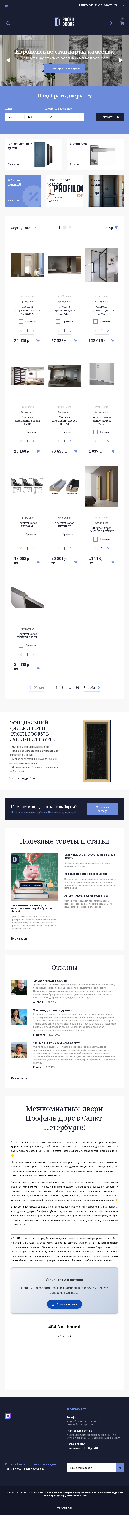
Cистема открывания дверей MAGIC (64, 310)
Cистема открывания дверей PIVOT (102, 310)
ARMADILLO (27, 296)
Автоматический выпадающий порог (87, 895)
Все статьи (19, 938)
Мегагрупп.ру (64, 1507)
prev (8, 60)
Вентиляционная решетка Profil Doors (102, 420)
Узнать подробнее (23, 778)
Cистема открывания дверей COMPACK (27, 310)
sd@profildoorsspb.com (80, 1424)
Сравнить (30, 321)
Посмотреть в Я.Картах (64, 68)
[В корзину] (38, 340)
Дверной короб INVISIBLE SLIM (27, 635)
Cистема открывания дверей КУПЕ (27, 420)
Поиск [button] (8, 23)
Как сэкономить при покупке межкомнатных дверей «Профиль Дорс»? (31, 908)
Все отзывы (19, 1078)
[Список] (64, 228)
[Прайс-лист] (70, 228)
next (121, 60)
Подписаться (120, 1467)
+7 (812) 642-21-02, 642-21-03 (97, 5)
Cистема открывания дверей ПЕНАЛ (64, 420)
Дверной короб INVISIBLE (64, 524)
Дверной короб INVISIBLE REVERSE (102, 529)
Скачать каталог (66, 1304)
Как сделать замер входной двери (85, 873)
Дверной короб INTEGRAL (27, 524)
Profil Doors (64, 296)
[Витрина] (59, 228)
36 (77, 687)
